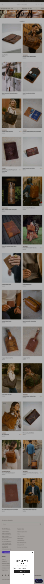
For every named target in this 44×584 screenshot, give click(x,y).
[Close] (32, 553)
